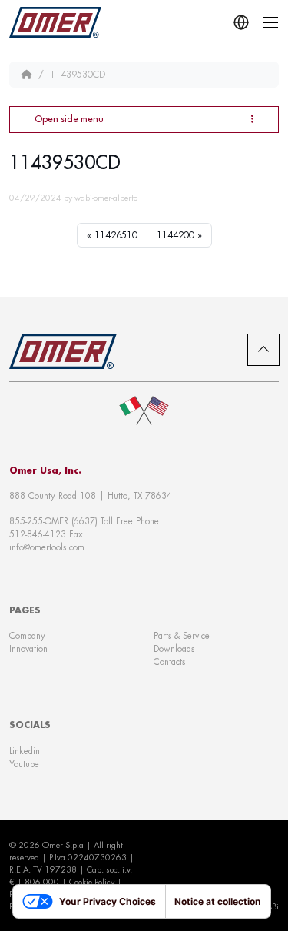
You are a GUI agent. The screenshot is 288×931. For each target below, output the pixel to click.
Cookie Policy (91, 881)
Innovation (28, 648)
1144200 (175, 235)
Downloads (174, 648)
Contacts (169, 662)
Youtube (24, 764)
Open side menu (69, 119)
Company (27, 635)
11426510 (115, 235)
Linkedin (24, 751)
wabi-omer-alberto (105, 197)
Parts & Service (182, 635)
